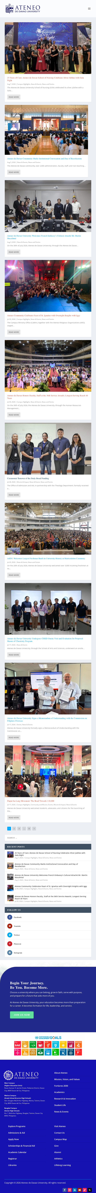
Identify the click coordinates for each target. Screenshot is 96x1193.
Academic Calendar (17, 1152)
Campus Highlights (23, 84)
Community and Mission (39, 805)
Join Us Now (22, 1015)
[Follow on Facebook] (65, 1190)
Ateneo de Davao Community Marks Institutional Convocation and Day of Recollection (44, 158)
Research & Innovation (65, 1098)
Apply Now (13, 1139)
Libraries (12, 1165)
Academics (59, 1092)
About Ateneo (61, 1072)
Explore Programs (16, 1126)
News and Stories (48, 84)
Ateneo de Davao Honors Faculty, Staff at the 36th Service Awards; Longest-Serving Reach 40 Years (47, 396)
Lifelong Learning (62, 1165)
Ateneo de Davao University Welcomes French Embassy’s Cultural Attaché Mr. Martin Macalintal (44, 237)
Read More (14, 97)
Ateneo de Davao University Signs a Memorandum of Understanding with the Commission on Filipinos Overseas (47, 719)
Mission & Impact (23, 482)
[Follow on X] (90, 1190)
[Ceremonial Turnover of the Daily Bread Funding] (48, 448)
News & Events (36, 84)
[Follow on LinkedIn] (75, 1190)
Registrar (12, 1158)
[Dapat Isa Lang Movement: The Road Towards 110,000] (48, 771)
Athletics (58, 1158)
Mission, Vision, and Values (67, 1079)
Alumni (57, 1152)
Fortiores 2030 (61, 1085)
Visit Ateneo (60, 1126)
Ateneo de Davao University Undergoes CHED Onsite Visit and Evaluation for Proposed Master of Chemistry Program (45, 639)
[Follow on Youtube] (80, 1190)
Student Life (60, 1105)
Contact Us (59, 1132)
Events (19, 725)
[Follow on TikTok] (85, 1190)
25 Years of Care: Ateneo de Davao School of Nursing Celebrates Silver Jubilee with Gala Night (45, 79)
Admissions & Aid (16, 1132)
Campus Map (60, 1139)
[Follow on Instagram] (70, 1190)
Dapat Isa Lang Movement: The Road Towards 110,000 (30, 800)
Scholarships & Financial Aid (21, 1145)
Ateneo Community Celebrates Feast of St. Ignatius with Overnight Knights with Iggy (43, 315)
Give (56, 1145)
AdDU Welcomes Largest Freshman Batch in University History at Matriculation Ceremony (46, 558)
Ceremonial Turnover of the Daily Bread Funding (28, 478)
